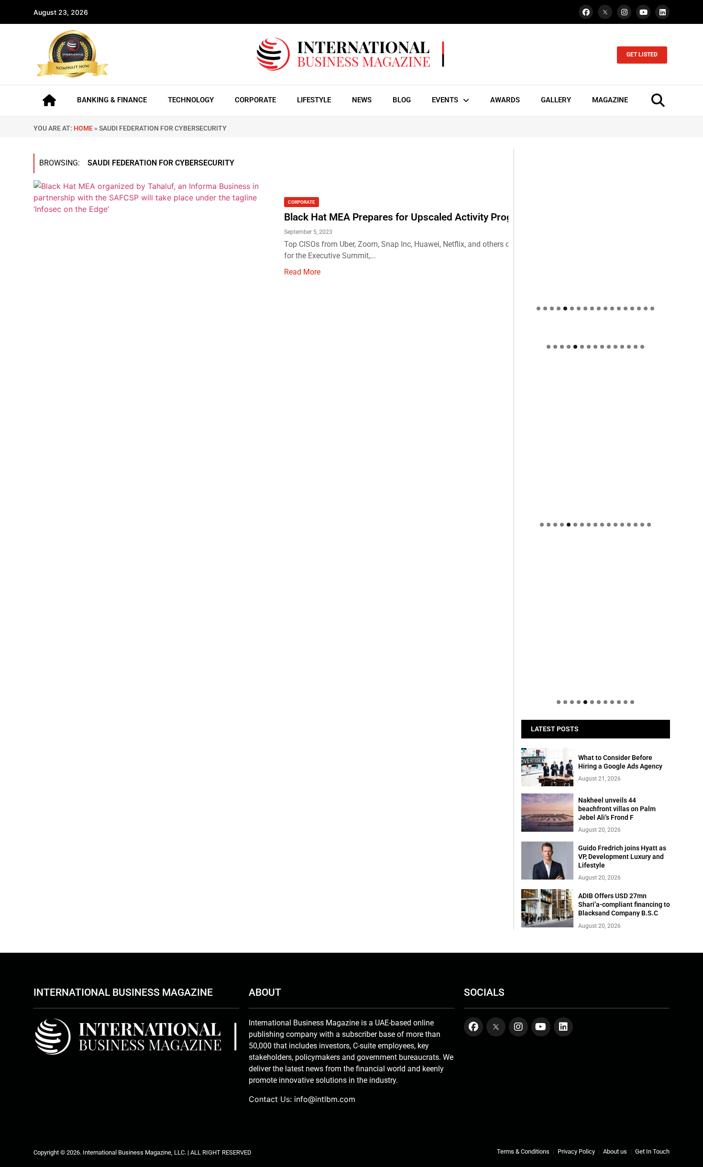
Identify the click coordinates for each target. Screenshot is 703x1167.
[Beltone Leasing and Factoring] (595, 616)
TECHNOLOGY (191, 100)
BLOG (402, 100)
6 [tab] (572, 308)
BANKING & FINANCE (112, 100)
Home (83, 128)
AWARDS (505, 100)
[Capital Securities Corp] (595, 331)
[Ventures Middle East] (595, 551)
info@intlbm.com (324, 1099)
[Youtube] (643, 12)
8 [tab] (585, 308)
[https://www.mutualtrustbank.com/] (595, 369)
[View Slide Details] (595, 388)
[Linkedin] (662, 12)
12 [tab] (612, 308)
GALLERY (556, 100)
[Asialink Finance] (595, 547)
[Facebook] (586, 12)
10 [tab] (599, 308)
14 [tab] (625, 308)
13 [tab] (619, 308)
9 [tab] (592, 308)
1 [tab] (538, 308)
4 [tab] (558, 308)
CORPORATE (255, 100)
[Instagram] (624, 12)
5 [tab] (565, 308)
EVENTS (445, 100)
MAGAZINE (610, 100)
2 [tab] (545, 308)
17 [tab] (646, 308)
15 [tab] (632, 308)
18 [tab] (652, 308)
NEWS (362, 100)
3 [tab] (552, 308)
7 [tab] (579, 308)
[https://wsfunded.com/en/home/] (595, 438)
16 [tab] (639, 308)
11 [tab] (605, 308)
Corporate (301, 202)
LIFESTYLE (314, 100)
